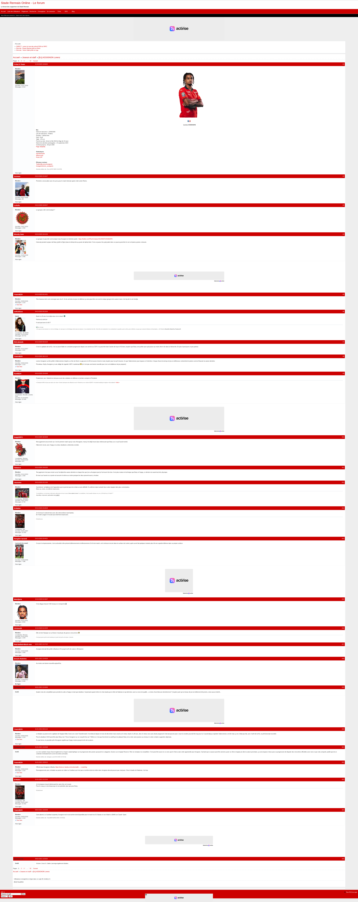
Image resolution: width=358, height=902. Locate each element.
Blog (73, 11)
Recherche (33, 11)
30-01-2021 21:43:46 (41, 687)
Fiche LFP (39, 157)
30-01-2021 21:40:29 (41, 658)
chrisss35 (18, 628)
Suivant (35, 61)
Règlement (25, 11)
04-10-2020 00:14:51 (41, 294)
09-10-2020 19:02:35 (41, 467)
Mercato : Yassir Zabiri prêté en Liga (27, 50)
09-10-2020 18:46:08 (41, 437)
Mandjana (18, 599)
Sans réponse (25, 15)
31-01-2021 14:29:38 (41, 747)
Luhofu (17, 205)
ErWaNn (17, 508)
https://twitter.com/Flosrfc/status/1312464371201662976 (95, 239)
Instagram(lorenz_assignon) (44, 166)
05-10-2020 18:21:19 (41, 356)
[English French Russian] (4, 896)
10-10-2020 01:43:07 (41, 599)
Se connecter (51, 11)
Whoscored (39, 155)
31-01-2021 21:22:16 (41, 779)
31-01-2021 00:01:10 (41, 729)
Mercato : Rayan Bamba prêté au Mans (28, 48)
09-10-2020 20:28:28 (41, 508)
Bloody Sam (19, 234)
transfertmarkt (40, 153)
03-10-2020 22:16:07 (41, 176)
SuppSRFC (18, 437)
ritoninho (17, 483)
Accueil (3, 11)
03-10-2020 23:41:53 (41, 234)
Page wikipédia (40, 146)
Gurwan (17, 176)
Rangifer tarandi (20, 539)
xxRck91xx (18, 312)
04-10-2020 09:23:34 (41, 311)
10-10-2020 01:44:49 (41, 628)
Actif (20, 15)
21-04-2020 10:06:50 (41, 64)
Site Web (19, 304)
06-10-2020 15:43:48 (41, 373)
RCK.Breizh (18, 342)
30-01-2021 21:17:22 (41, 644)
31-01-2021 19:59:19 (41, 762)
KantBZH (17, 374)
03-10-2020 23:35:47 (41, 205)
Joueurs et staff (29, 57)
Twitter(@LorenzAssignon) (44, 164)
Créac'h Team (19, 64)
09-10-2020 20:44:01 (41, 538)
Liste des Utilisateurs (13, 11)
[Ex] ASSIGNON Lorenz (49, 57)
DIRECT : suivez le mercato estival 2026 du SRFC (31, 46)
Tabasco (17, 468)
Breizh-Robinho (20, 659)
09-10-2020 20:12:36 (41, 482)
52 (30, 61)
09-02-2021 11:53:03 (41, 859)
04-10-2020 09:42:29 (41, 342)
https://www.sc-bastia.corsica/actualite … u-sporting (71, 767)
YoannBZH (18, 294)
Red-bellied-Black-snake (23, 644)
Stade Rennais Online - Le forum (23, 3)
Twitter (117, 382)
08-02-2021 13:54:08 (41, 810)
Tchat (59, 11)
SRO (66, 11)
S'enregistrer (41, 11)
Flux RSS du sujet (351, 892)
